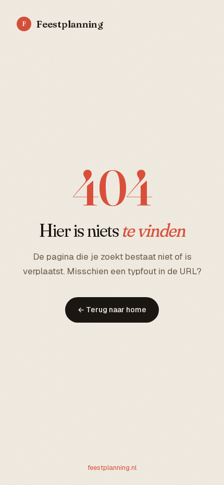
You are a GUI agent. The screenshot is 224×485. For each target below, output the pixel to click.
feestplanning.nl (112, 467)
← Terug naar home (112, 309)
